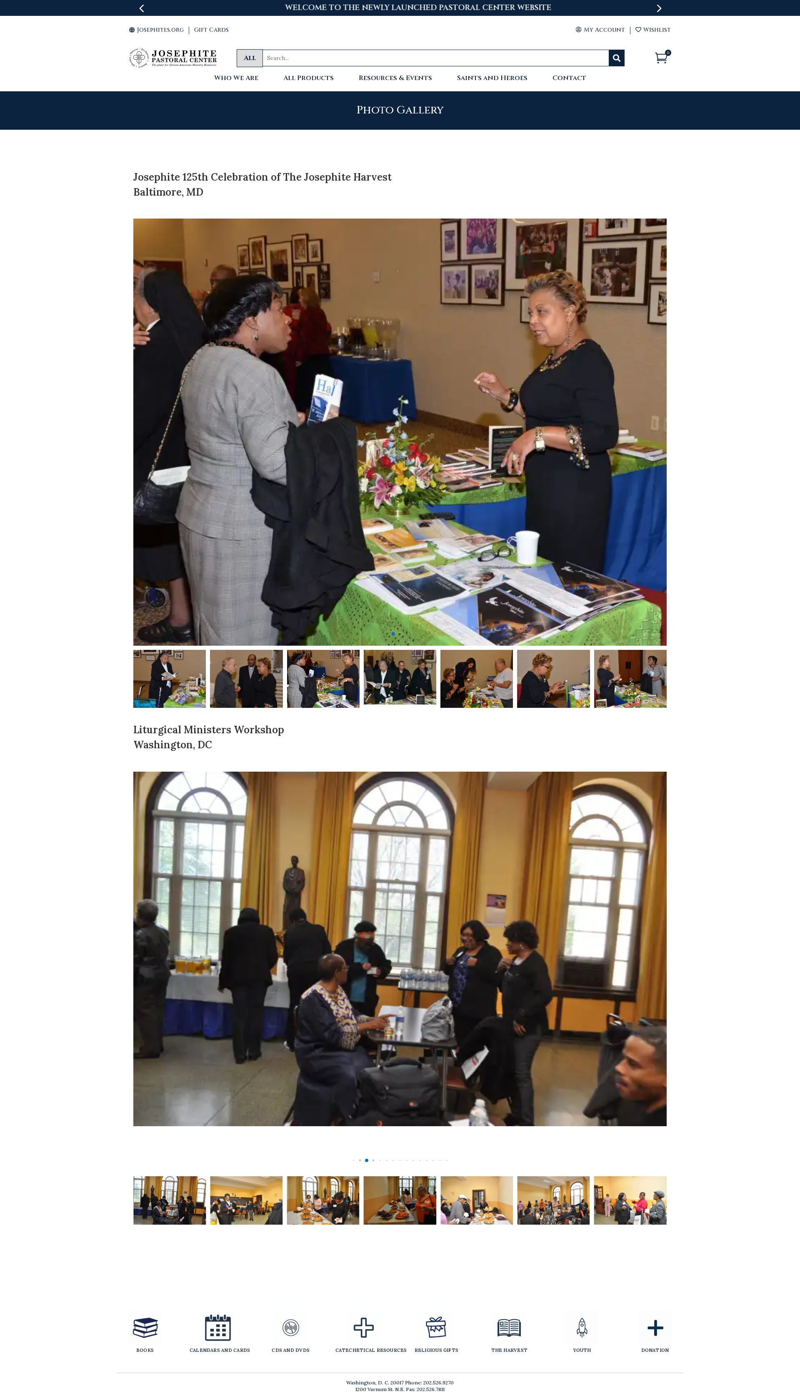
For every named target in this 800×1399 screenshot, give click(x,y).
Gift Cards (211, 30)
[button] (380, 633)
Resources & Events (395, 79)
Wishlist (653, 30)
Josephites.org (156, 30)
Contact (569, 79)
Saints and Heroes (492, 79)
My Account (600, 30)
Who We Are (236, 79)
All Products (308, 79)
